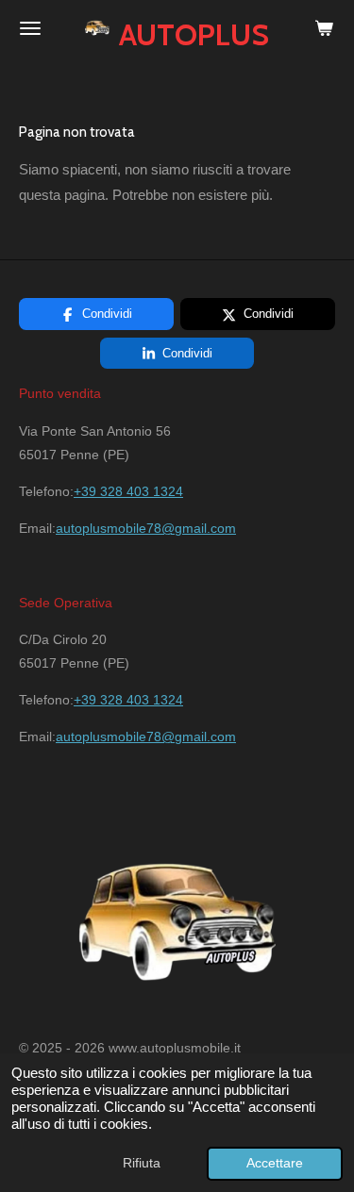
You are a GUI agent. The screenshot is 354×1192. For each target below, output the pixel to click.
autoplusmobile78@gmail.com (146, 528)
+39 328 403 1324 (128, 491)
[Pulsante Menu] (30, 28)
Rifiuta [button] (141, 1163)
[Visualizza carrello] (324, 28)
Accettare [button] (274, 1163)
